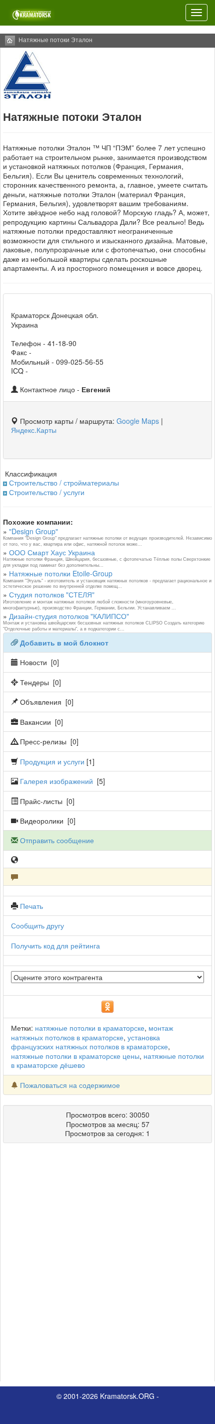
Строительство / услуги (46, 492)
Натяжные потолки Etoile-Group (60, 573)
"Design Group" (33, 531)
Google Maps (137, 421)
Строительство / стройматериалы (64, 483)
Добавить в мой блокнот (64, 643)
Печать (31, 906)
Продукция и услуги (52, 761)
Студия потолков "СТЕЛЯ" (51, 594)
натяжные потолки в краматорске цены (75, 1056)
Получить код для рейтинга (55, 945)
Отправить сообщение (57, 840)
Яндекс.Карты (33, 430)
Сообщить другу (37, 925)
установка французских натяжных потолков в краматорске (89, 1041)
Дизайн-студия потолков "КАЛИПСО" (69, 616)
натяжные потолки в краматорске (89, 1028)
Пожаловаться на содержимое (70, 1085)
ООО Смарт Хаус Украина (52, 552)
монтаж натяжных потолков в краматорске (92, 1032)
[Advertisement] (107, 1266)
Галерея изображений (56, 781)
